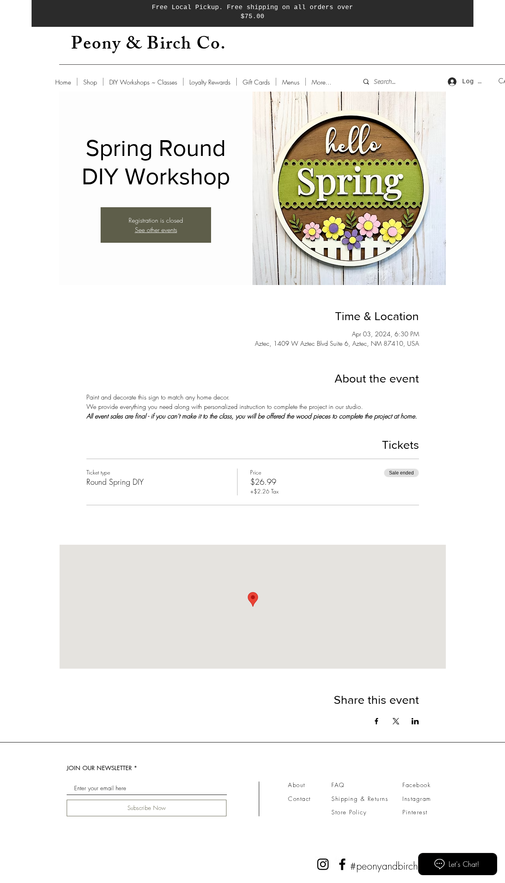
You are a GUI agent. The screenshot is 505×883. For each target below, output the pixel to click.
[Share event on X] (396, 721)
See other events (156, 229)
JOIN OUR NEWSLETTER (99, 768)
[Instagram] (323, 864)
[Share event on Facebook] (376, 721)
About (296, 785)
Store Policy (349, 812)
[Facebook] (342, 864)
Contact (299, 799)
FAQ (338, 785)
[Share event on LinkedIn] (415, 721)
